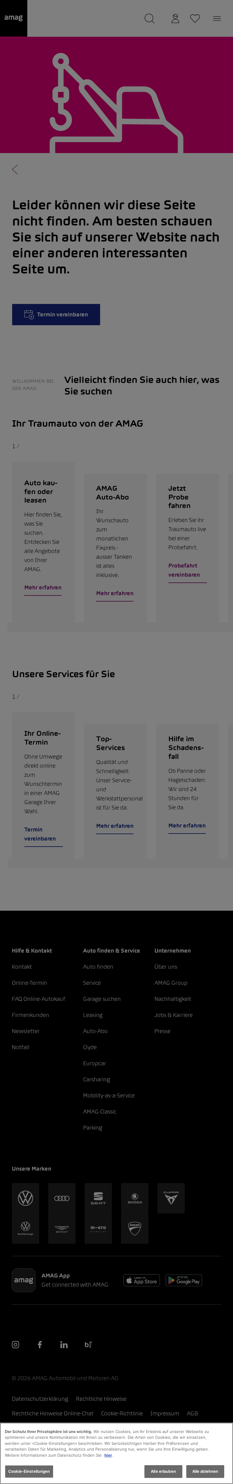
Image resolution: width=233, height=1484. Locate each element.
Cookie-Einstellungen (29, 1471)
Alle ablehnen (205, 1471)
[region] (116, 1453)
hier (108, 1455)
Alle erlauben (163, 1471)
